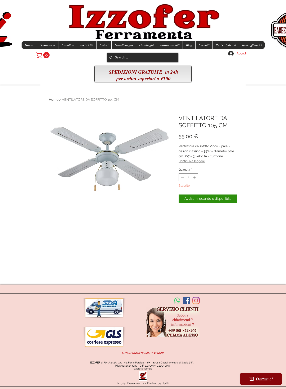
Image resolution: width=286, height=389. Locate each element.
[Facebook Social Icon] (186, 300)
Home (53, 100)
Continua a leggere (192, 161)
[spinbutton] (188, 177)
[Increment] (194, 177)
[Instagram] (196, 300)
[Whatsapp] (177, 300)
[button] (43, 55)
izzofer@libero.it (143, 368)
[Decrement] (181, 177)
